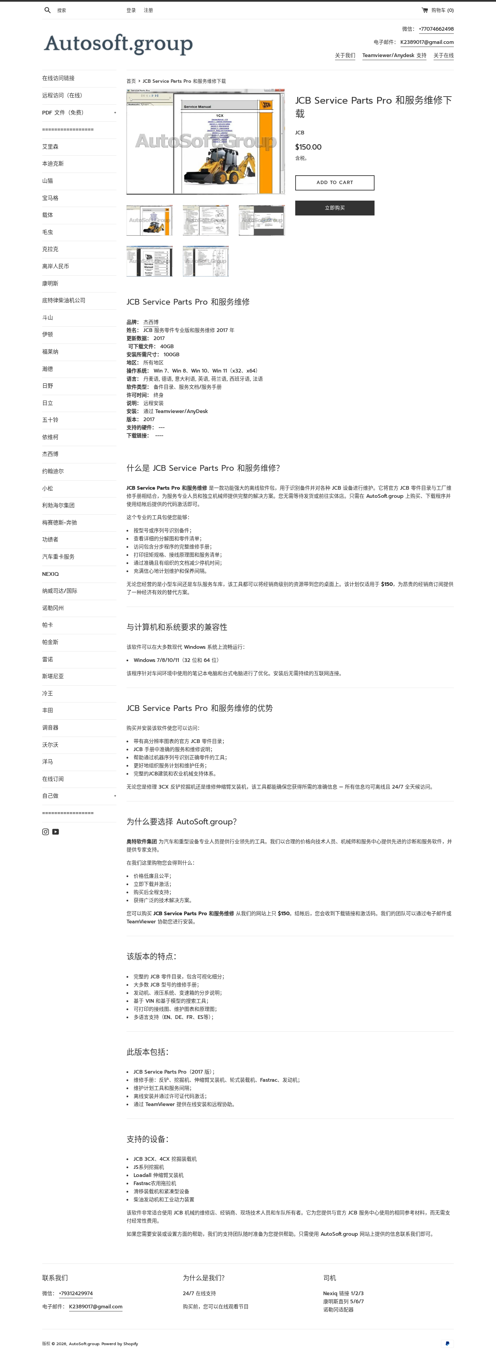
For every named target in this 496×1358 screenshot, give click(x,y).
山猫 (47, 181)
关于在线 (444, 55)
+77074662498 (436, 29)
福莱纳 (50, 352)
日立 (47, 403)
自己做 (79, 796)
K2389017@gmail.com (427, 42)
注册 (148, 10)
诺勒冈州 (53, 608)
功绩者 (50, 540)
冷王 (47, 694)
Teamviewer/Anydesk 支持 (394, 55)
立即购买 (335, 207)
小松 (47, 489)
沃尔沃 (50, 745)
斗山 (47, 318)
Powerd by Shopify (120, 1344)
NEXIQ (50, 574)
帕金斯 (50, 642)
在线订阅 (53, 779)
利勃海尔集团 (58, 506)
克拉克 (50, 249)
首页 (131, 81)
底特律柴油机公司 (63, 301)
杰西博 (50, 454)
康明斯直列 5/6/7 (343, 1301)
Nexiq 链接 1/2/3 (343, 1293)
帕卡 (47, 625)
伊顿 (47, 335)
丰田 (47, 711)
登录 (131, 10)
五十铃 (50, 420)
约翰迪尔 (53, 471)
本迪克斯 (53, 164)
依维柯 (50, 437)
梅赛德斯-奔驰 (59, 523)
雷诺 (47, 660)
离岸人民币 (55, 266)
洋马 (47, 762)
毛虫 (47, 232)
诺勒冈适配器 (338, 1309)
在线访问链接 (58, 78)
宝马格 (50, 198)
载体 (47, 215)
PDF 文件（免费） (79, 113)
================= (68, 130)
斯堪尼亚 (53, 676)
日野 (47, 386)
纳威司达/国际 (59, 591)
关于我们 (345, 55)
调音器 (50, 728)
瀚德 (47, 369)
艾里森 (50, 147)
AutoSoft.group (84, 1344)
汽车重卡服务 (58, 557)
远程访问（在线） (63, 96)
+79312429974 (76, 1293)
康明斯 (50, 284)
